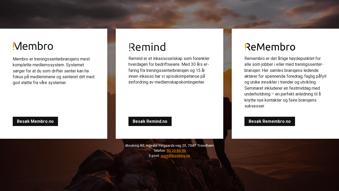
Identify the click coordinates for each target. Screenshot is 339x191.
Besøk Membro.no (35, 121)
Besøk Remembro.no (270, 121)
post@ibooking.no (175, 155)
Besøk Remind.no (150, 121)
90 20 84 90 (176, 150)
